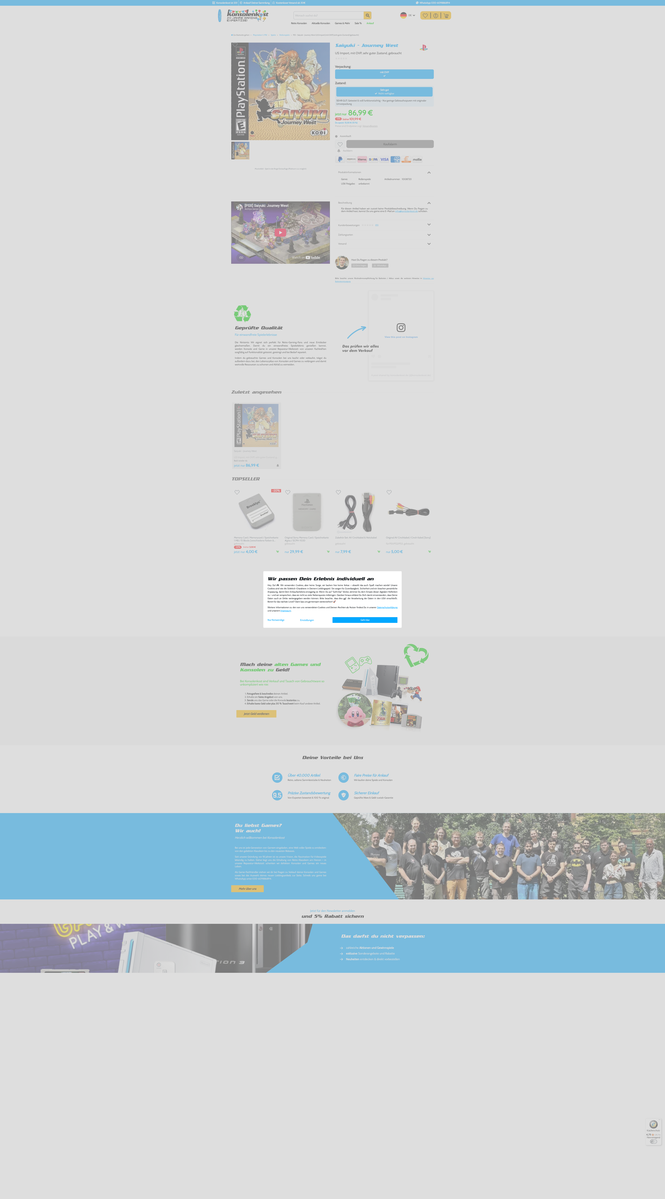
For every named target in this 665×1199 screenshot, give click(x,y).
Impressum (286, 610)
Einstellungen (307, 620)
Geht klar (365, 619)
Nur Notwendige (276, 619)
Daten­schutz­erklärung (387, 607)
